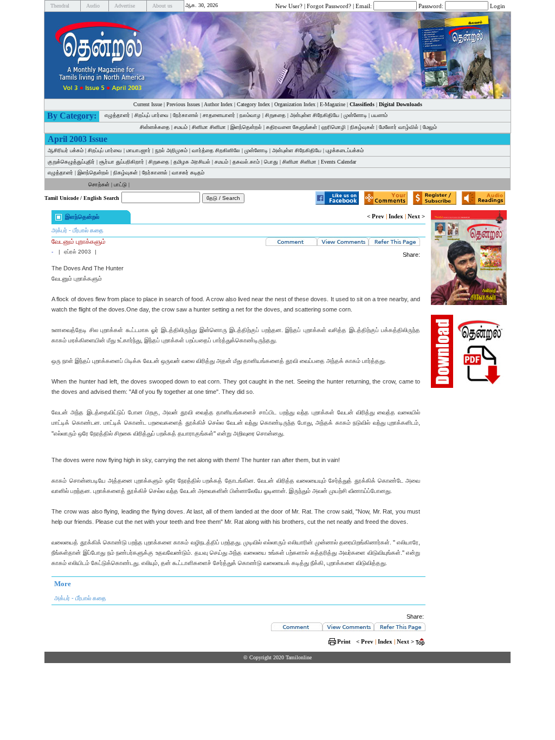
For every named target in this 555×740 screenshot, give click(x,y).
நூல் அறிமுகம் (171, 150)
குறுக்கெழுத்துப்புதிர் (71, 162)
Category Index (253, 104)
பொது (271, 162)
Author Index (218, 104)
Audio (93, 6)
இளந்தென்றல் (246, 127)
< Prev (375, 216)
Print (344, 641)
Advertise (124, 6)
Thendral (59, 6)
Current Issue (147, 104)
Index (396, 216)
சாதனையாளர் (219, 115)
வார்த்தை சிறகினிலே (216, 150)
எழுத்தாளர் (117, 115)
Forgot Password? (329, 5)
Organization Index (294, 104)
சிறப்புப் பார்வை (151, 115)
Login (497, 5)
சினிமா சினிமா (209, 127)
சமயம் (181, 127)
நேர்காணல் (185, 115)
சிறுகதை (275, 115)
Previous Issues (183, 104)
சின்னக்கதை (155, 127)
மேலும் (430, 127)
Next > (416, 216)
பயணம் (379, 115)
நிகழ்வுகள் (362, 127)
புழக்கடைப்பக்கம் (345, 150)
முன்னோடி (355, 115)
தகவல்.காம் (246, 162)
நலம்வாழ (250, 115)
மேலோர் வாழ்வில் (398, 127)
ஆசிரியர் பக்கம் (65, 150)
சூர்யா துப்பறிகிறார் (121, 162)
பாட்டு (120, 184)
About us (162, 6)
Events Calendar (338, 162)
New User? (288, 5)
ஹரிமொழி (333, 127)
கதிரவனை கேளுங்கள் (291, 127)
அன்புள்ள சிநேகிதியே (314, 115)
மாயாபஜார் (138, 150)
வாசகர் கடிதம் (188, 173)
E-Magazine (332, 104)
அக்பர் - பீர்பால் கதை (77, 230)
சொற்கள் (98, 184)
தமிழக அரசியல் (191, 162)
